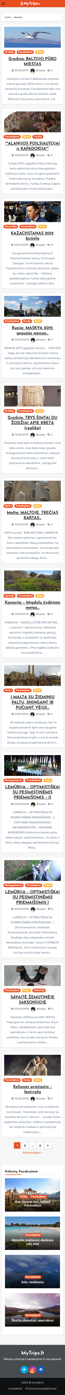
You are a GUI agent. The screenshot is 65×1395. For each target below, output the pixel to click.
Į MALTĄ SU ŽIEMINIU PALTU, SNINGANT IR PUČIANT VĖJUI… (32, 702)
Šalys (39, 52)
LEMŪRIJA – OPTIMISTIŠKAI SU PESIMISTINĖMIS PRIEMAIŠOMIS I (32, 897)
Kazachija (11, 226)
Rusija (27, 321)
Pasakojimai (25, 52)
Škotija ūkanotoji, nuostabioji (33, 1320)
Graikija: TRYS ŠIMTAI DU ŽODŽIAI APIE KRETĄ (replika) (32, 423)
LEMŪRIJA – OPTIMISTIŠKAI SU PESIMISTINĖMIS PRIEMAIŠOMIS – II (32, 792)
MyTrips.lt (32, 1353)
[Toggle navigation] (3, 3)
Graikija (9, 52)
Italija (23, 1196)
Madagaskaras (13, 780)
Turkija (38, 136)
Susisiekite (15, 1388)
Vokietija (39, 990)
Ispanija (9, 595)
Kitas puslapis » (32, 1152)
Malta (8, 505)
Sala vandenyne (32, 1282)
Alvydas (40, 70)
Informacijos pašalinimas (40, 1388)
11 (52, 245)
